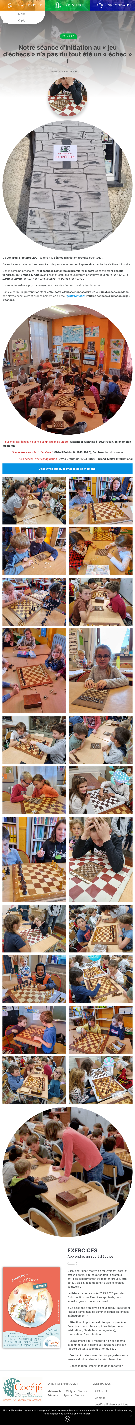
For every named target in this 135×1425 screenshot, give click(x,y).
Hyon (66, 1395)
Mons (22, 14)
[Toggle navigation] (130, 18)
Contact (100, 1397)
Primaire (68, 36)
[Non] (131, 1415)
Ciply (22, 20)
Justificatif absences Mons (111, 1404)
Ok (67, 1419)
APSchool (101, 1391)
